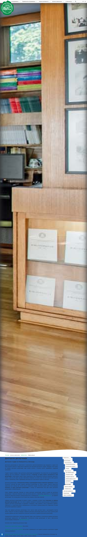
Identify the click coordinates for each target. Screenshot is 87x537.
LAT (83, 1)
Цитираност (68, 480)
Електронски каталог (70, 464)
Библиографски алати (71, 478)
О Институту (69, 1)
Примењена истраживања (28, 1)
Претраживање (68, 462)
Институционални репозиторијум (68, 460)
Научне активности (43, 1)
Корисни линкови (68, 486)
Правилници (66, 493)
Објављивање (68, 470)
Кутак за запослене (57, 1)
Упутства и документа (68, 491)
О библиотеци (68, 488)
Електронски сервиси (70, 466)
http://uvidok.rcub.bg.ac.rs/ (45, 495)
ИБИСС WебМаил (68, 495)
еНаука (67, 468)
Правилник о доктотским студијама (13, 526)
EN (85, 1)
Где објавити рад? (70, 472)
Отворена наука (69, 474)
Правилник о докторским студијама (14, 529)
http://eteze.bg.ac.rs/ (24, 519)
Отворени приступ (70, 476)
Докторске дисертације (68, 483)
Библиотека (66, 457)
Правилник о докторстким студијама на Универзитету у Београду (21, 534)
